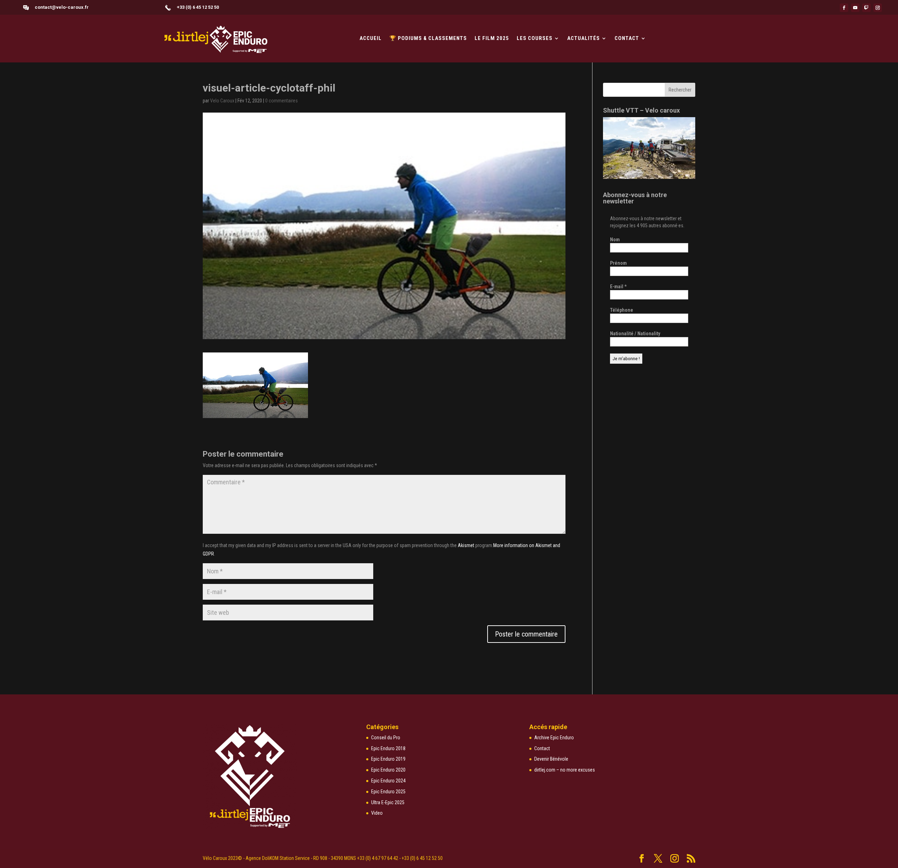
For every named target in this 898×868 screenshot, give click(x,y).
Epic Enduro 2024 (388, 780)
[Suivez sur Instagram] (877, 8)
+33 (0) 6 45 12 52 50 (198, 7)
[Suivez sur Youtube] (855, 8)
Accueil (371, 38)
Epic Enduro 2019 (388, 759)
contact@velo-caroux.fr (62, 7)
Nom (615, 239)
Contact (627, 38)
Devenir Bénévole (551, 759)
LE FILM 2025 (492, 38)
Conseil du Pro (385, 737)
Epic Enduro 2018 (388, 748)
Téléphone (621, 310)
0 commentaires (281, 100)
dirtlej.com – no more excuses (564, 770)
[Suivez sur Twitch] (866, 8)
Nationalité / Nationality (635, 333)
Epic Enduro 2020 (388, 770)
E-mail (618, 286)
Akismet (466, 545)
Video (377, 813)
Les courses (534, 38)
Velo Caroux (222, 100)
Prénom (618, 263)
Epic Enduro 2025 (388, 791)
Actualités (583, 38)
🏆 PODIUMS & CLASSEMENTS (428, 38)
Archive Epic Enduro (554, 737)
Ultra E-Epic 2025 (387, 802)
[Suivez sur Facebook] (844, 8)
